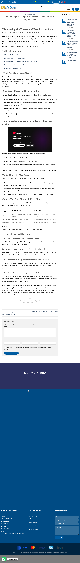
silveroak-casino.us (30, 14)
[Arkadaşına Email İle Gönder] (30, 301)
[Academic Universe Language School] (8, 7)
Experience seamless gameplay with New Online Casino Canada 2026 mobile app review (72, 44)
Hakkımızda (33, 6)
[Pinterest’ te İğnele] (34, 301)
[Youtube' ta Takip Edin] (78, 2)
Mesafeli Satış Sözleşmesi (34, 525)
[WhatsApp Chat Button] (4, 559)
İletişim (69, 9)
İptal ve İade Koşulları (34, 529)
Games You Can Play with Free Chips (15, 65)
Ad (5, 340)
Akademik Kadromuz (56, 6)
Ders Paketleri (68, 6)
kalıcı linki (34, 308)
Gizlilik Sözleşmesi (33, 522)
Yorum (6, 326)
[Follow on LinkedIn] (75, 2)
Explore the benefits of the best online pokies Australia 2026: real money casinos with (72, 22)
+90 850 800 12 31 (9, 2)
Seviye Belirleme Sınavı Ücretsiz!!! (40, 2)
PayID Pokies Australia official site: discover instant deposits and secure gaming (72, 33)
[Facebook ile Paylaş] (22, 301)
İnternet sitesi (43, 340)
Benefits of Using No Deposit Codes (14, 58)
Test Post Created (71, 60)
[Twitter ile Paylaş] (26, 301)
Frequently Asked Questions (12, 68)
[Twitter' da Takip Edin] (73, 2)
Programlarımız (43, 6)
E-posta (24, 340)
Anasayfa (25, 6)
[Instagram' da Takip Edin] (71, 2)
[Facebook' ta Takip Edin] (69, 2)
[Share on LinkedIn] (38, 301)
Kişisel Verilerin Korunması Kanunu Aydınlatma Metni (39, 517)
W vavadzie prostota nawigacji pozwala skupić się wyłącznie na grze (72, 55)
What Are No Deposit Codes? (12, 55)
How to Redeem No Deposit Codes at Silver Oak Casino (20, 61)
